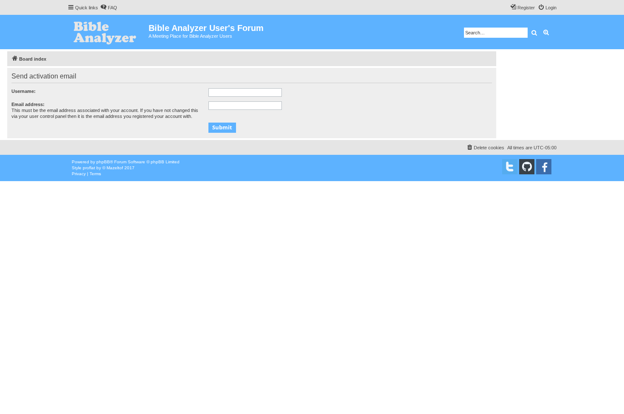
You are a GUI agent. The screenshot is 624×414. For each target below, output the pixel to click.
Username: (23, 91)
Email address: (28, 104)
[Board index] (108, 32)
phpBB (103, 161)
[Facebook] (543, 166)
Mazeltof (115, 167)
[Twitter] (509, 166)
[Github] (526, 166)
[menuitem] (108, 8)
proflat (89, 167)
